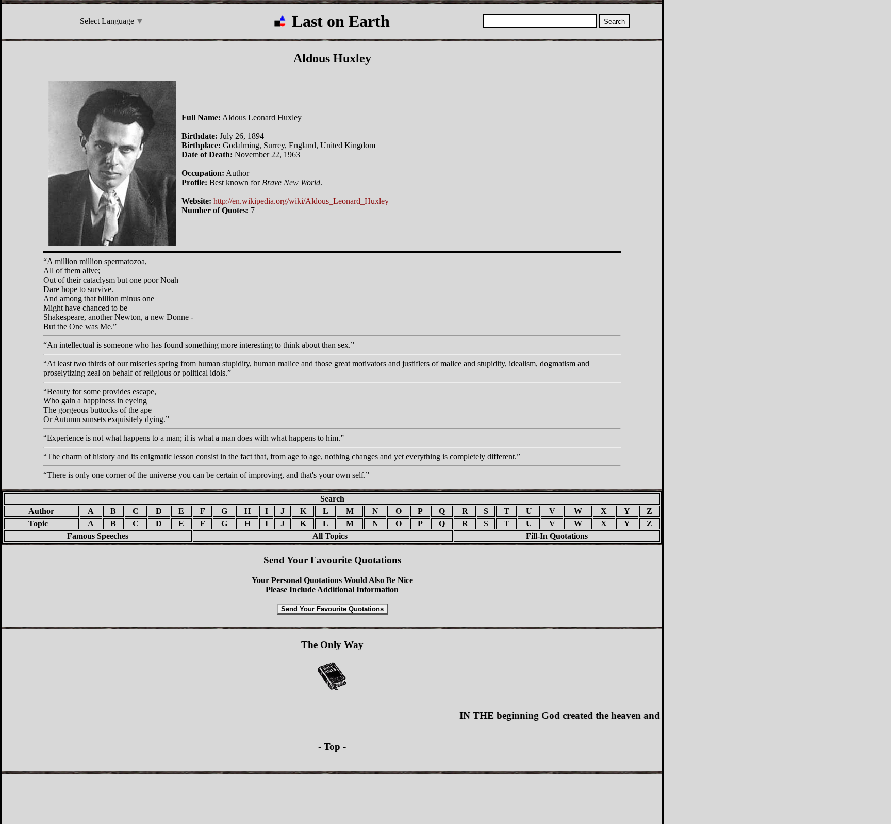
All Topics (323, 535)
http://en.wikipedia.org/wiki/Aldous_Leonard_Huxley (301, 201)
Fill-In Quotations (557, 535)
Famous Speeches (97, 535)
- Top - (332, 746)
